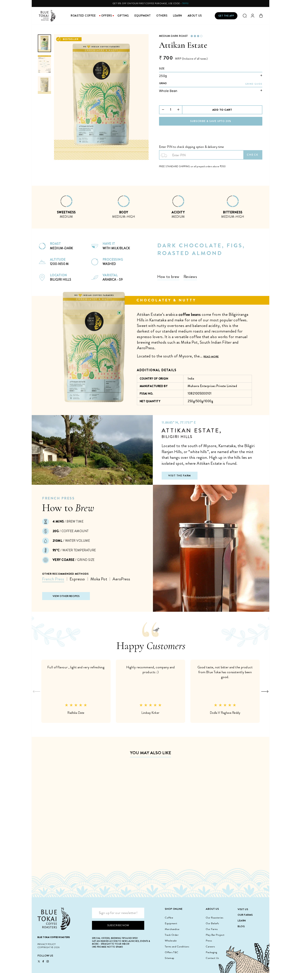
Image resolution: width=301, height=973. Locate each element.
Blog (241, 926)
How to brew (168, 277)
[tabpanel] (66, 208)
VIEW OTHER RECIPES (66, 596)
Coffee (169, 918)
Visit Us (243, 909)
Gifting (123, 16)
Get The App (226, 15)
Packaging (211, 952)
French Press (53, 579)
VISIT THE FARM (179, 475)
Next (265, 691)
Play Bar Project (215, 935)
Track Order (172, 935)
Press (209, 941)
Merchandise (172, 929)
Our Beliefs (212, 923)
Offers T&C (171, 952)
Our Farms (212, 929)
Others (161, 16)
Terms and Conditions (177, 946)
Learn (177, 16)
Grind (163, 83)
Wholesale (171, 941)
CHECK (252, 154)
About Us (195, 16)
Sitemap (169, 958)
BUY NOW (65, 852)
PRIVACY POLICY (46, 944)
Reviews (190, 277)
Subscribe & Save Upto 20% (210, 121)
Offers (106, 16)
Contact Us (212, 958)
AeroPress (121, 579)
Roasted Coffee (83, 16)
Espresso (77, 579)
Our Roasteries (214, 918)
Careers (210, 946)
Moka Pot (98, 579)
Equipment (142, 16)
